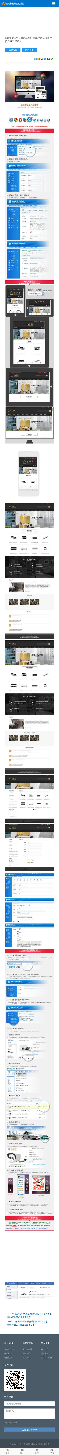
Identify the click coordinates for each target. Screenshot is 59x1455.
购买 (37, 1453)
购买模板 (29, 50)
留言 (22, 1453)
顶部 (52, 1453)
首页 (7, 1453)
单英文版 (26, 1357)
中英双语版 (27, 1349)
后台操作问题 (9, 1349)
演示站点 (13, 50)
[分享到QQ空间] (39, 59)
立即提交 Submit (29, 1430)
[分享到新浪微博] (42, 59)
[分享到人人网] (48, 59)
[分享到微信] (52, 59)
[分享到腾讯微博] (45, 59)
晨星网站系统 (44, 1444)
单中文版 (26, 1353)
